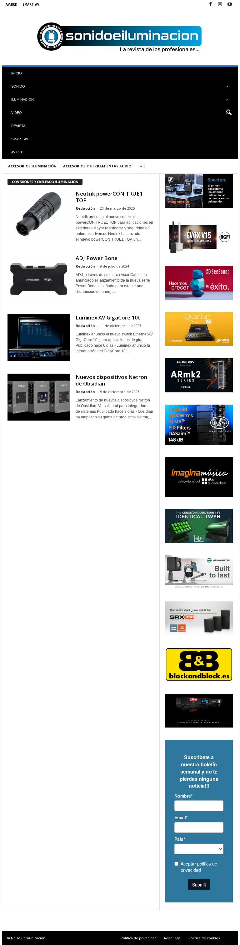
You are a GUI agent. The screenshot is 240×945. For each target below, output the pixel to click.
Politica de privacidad (139, 938)
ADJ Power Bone (97, 258)
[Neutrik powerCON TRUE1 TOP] (39, 213)
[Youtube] (229, 4)
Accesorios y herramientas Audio (97, 166)
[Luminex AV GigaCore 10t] (39, 337)
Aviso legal (172, 938)
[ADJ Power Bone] (39, 278)
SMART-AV (30, 4)
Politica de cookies (204, 938)
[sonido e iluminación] (120, 37)
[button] (229, 113)
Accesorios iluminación (32, 166)
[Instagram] (220, 4)
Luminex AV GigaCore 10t (108, 317)
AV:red (12, 4)
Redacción (85, 208)
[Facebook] (210, 4)
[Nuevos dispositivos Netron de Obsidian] (39, 397)
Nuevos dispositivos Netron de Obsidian (111, 380)
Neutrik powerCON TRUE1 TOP (109, 197)
